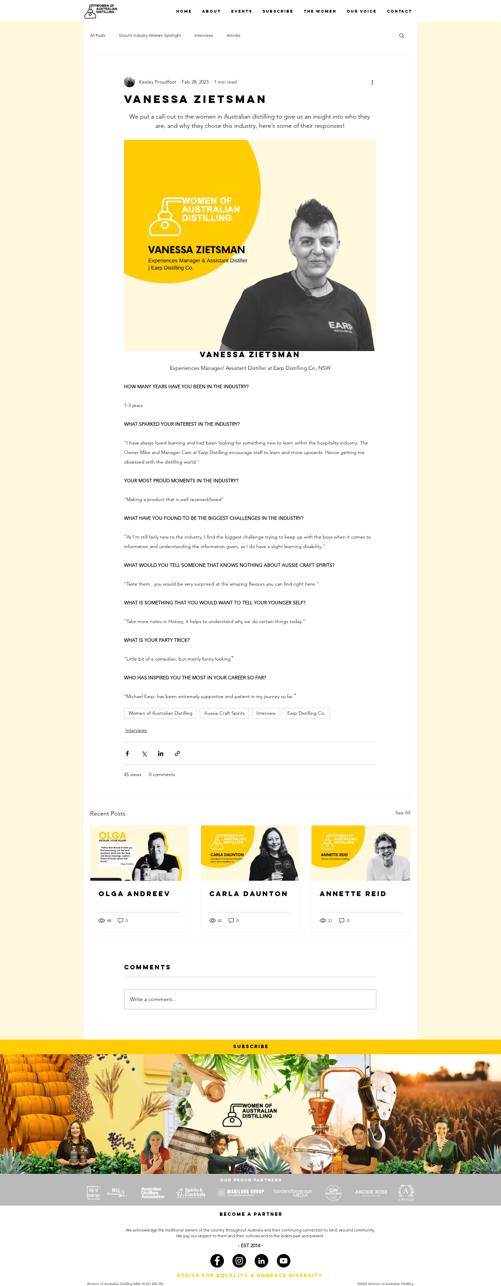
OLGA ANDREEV (134, 893)
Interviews (204, 35)
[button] (401, 35)
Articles (233, 35)
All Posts (97, 35)
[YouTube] (283, 1261)
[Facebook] (217, 1261)
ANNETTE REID (353, 893)
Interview (266, 713)
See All (402, 813)
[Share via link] (177, 753)
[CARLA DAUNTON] (250, 853)
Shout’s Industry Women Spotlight (150, 35)
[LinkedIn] (261, 1261)
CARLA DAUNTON (248, 893)
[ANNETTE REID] (361, 853)
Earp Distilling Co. (306, 713)
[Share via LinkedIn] (160, 753)
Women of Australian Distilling (160, 713)
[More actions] (372, 82)
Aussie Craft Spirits (224, 713)
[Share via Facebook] (127, 753)
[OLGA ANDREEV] (139, 853)
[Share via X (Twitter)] (144, 753)
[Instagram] (239, 1261)
